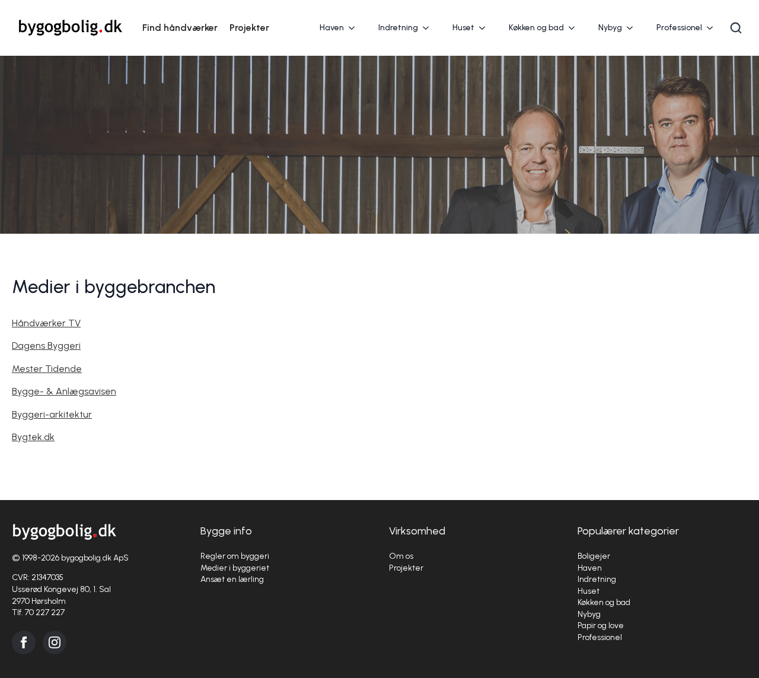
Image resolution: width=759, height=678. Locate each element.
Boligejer (594, 556)
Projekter (249, 27)
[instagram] (54, 642)
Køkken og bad (536, 28)
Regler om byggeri (234, 556)
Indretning (398, 28)
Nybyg (610, 28)
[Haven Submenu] (355, 28)
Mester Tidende (47, 368)
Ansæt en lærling (232, 579)
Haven (332, 28)
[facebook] (24, 642)
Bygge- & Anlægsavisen (64, 391)
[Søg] (736, 28)
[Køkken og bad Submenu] (575, 28)
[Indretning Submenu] (429, 28)
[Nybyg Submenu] (633, 28)
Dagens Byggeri (46, 345)
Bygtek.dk (33, 437)
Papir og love (601, 625)
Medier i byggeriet (234, 568)
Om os (401, 556)
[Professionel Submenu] (713, 28)
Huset (463, 28)
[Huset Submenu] (485, 28)
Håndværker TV (46, 323)
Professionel (679, 28)
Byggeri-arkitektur (52, 414)
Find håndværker (180, 27)
